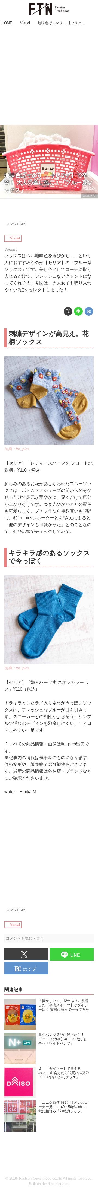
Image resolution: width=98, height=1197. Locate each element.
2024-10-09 (16, 224)
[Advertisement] (49, 76)
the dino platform (55, 1184)
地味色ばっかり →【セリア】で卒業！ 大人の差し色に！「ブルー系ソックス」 (48, 182)
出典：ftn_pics (16, 449)
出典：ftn (89, 196)
